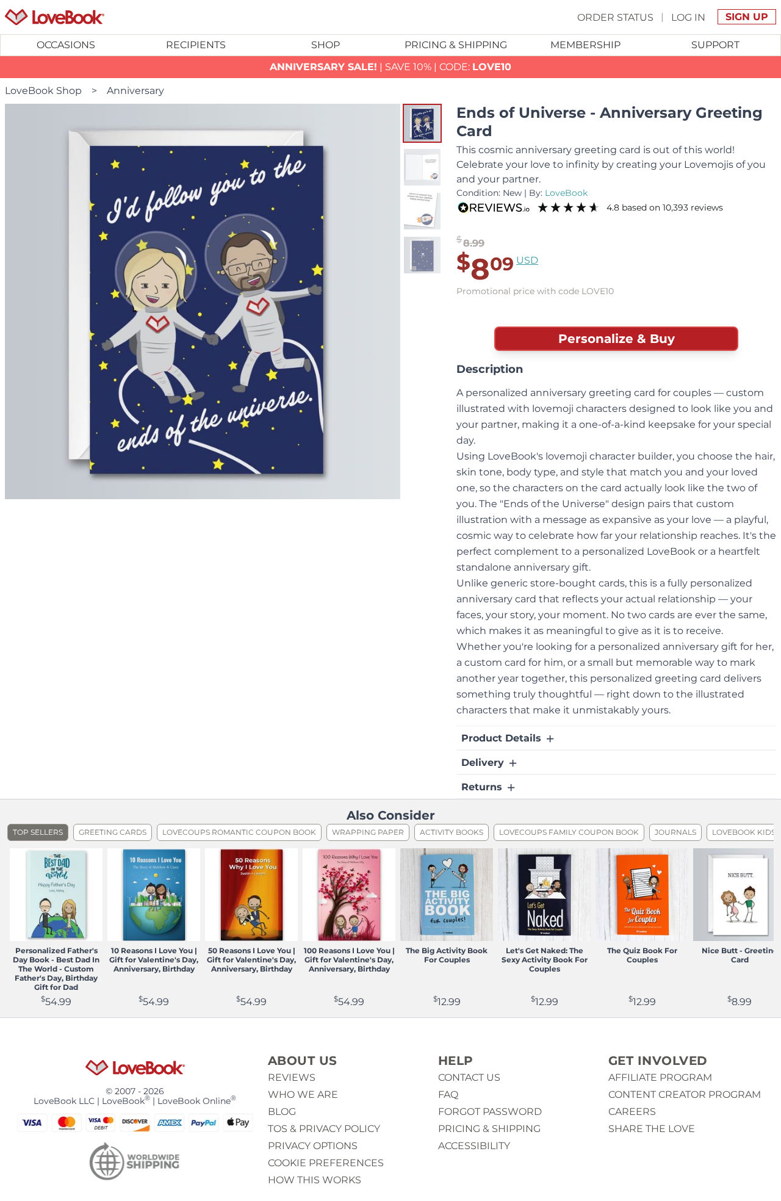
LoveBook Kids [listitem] (744, 832)
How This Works (314, 1180)
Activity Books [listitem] (451, 832)
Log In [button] (688, 17)
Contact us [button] (469, 1077)
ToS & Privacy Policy (324, 1128)
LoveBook (566, 192)
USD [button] (527, 260)
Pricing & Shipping (456, 45)
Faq (448, 1094)
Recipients (196, 45)
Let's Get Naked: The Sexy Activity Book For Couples (545, 959)
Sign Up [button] (746, 17)
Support (715, 45)
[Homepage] (54, 17)
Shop (325, 45)
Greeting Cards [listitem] (112, 832)
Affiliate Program (660, 1077)
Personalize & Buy (616, 338)
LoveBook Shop (43, 90)
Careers (632, 1111)
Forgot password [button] (490, 1111)
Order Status (615, 17)
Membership (585, 45)
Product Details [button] (502, 738)
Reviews (291, 1077)
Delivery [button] (484, 762)
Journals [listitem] (675, 832)
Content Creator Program (684, 1094)
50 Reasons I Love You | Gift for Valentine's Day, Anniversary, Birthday (251, 959)
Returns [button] (483, 787)
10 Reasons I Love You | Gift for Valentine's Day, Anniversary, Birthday (153, 959)
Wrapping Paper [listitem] (368, 832)
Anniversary (135, 90)
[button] (422, 123)
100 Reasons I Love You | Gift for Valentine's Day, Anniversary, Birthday (349, 959)
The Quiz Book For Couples (642, 955)
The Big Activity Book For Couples (447, 955)
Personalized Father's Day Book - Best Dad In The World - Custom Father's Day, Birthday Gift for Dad (56, 969)
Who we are (303, 1094)
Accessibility (474, 1146)
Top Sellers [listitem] (38, 832)
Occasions (66, 45)
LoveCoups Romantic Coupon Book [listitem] (239, 832)
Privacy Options (313, 1146)
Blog (282, 1111)
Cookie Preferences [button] (326, 1163)
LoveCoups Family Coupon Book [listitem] (569, 832)
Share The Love (651, 1128)
